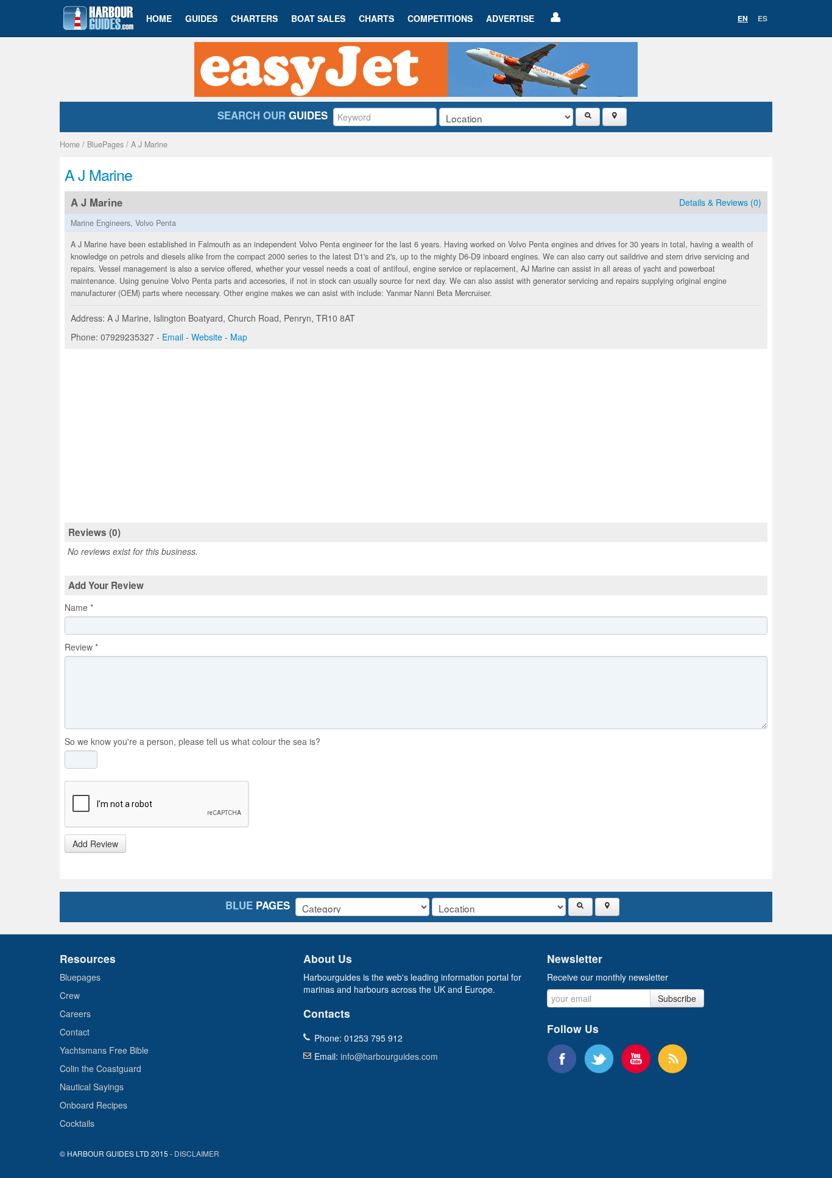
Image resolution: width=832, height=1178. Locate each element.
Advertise (510, 18)
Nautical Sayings (92, 1087)
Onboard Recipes (93, 1105)
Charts (376, 18)
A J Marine (149, 144)
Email (172, 337)
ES (762, 18)
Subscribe (677, 998)
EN (743, 18)
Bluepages (80, 977)
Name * (79, 607)
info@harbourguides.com (389, 1056)
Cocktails (77, 1123)
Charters (254, 18)
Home (159, 18)
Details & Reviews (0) (720, 202)
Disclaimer (196, 1153)
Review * (81, 647)
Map (238, 337)
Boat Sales (318, 18)
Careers (75, 1013)
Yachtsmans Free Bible (104, 1050)
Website (206, 337)
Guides (201, 18)
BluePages (105, 144)
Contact (75, 1032)
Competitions (440, 18)
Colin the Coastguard (100, 1068)
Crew (70, 995)
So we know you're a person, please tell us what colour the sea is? (192, 741)
